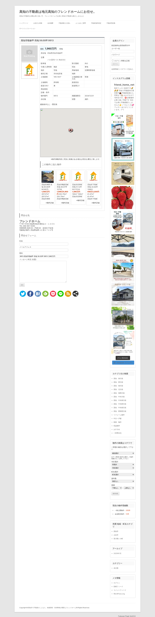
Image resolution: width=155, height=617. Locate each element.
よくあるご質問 (81, 23)
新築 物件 (117, 422)
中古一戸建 (117, 418)
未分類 (116, 568)
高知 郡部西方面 (120, 411)
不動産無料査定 (96, 23)
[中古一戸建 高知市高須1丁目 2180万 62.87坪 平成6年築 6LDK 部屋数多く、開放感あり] (122, 294)
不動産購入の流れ (64, 23)
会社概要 (50, 23)
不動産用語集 (111, 23)
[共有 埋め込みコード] (75, 294)
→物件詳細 (49, 203)
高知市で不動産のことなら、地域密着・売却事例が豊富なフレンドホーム (52, 608)
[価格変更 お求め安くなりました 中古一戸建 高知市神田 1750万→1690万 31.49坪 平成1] (122, 221)
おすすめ (117, 429)
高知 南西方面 (119, 393)
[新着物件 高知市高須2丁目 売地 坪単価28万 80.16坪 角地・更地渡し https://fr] (122, 318)
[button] (71, 130)
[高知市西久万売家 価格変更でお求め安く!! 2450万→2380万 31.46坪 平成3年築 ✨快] (122, 173)
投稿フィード (118, 586)
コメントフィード (120, 590)
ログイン (117, 583)
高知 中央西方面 (120, 404)
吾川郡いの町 (118, 539)
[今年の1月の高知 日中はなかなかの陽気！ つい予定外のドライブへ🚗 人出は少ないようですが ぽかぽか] (122, 245)
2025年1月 (117, 553)
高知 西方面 (118, 382)
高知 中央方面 (119, 397)
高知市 (116, 531)
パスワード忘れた (126, 69)
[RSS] (68, 294)
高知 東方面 (118, 378)
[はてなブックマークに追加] (38, 294)
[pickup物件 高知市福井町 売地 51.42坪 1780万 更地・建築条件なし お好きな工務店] (122, 269)
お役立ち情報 (37, 23)
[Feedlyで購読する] (45, 294)
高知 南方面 (118, 386)
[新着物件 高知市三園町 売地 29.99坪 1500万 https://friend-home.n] (122, 149)
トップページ (23, 23)
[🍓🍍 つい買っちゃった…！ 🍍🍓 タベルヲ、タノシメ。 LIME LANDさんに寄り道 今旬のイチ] (122, 197)
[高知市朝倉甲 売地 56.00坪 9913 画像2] (29, 78)
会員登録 (114, 69)
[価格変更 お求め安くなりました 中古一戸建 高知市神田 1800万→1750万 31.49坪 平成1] (122, 342)
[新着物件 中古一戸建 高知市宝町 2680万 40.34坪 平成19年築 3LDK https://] (122, 125)
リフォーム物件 (119, 415)
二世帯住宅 (117, 433)
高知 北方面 (118, 389)
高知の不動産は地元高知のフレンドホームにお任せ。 (57, 11)
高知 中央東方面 (120, 400)
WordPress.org (119, 594)
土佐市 (116, 535)
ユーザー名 (115, 48)
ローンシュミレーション (27, 28)
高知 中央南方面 (120, 408)
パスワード (115, 55)
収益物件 (117, 426)
